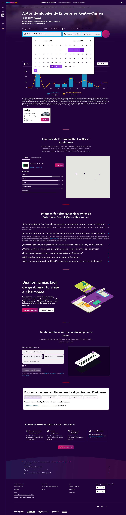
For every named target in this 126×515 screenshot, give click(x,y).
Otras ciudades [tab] (64, 397)
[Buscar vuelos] (3, 8)
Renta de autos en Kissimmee (71, 7)
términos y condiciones (49, 373)
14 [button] (52, 58)
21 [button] (52, 62)
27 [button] (48, 66)
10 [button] (35, 58)
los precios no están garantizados (63, 461)
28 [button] (52, 66)
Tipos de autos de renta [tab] (32, 397)
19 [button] (43, 62)
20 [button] (48, 62)
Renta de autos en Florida (56, 7)
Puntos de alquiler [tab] (36, 157)
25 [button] (39, 66)
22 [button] (56, 62)
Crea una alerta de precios (96, 436)
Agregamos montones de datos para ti (36, 470)
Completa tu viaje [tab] (77, 397)
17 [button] (35, 62)
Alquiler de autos (26, 7)
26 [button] (43, 66)
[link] (45, 119)
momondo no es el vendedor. (33, 467)
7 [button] (65, 54)
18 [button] (39, 62)
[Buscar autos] (3, 15)
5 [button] (43, 54)
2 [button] (60, 50)
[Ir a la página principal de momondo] (11, 2)
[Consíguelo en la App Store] (100, 491)
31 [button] (35, 70)
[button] (3, 3)
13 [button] (48, 58)
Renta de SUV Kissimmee (31, 405)
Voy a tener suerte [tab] (91, 397)
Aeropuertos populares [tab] (49, 397)
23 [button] (60, 62)
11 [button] (39, 58)
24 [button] (35, 66)
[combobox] (30, 29)
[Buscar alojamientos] (3, 11)
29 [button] (56, 66)
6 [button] (47, 54)
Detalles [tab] (26, 157)
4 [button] (39, 54)
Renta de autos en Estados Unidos (40, 7)
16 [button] (60, 58)
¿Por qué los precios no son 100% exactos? (37, 473)
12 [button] (43, 58)
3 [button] (35, 54)
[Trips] (3, 23)
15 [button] (56, 58)
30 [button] (60, 66)
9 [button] (60, 54)
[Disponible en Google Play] (100, 487)
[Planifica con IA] (3, 18)
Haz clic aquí (54, 238)
